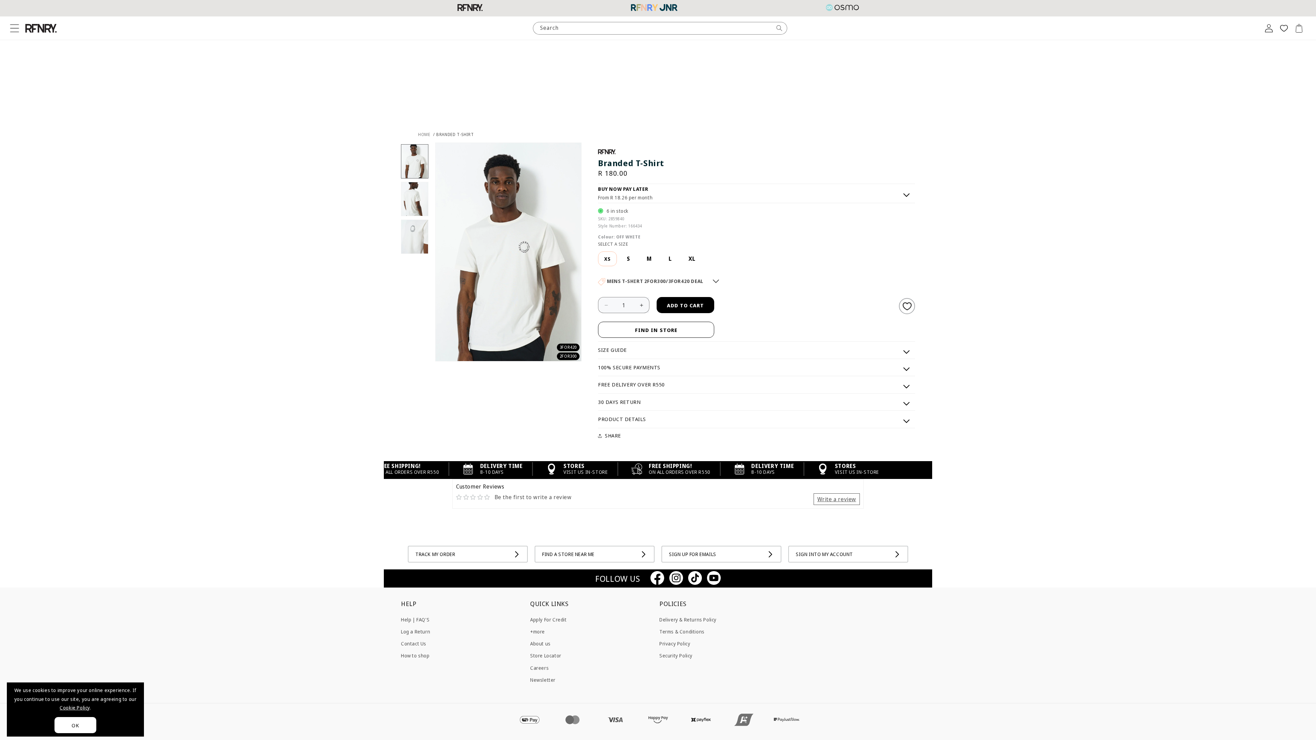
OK (75, 725)
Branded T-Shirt (455, 134)
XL (692, 258)
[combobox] (660, 28)
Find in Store (656, 329)
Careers (539, 668)
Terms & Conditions (682, 631)
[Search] (779, 28)
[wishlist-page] (1283, 28)
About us (540, 643)
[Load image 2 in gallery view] (414, 199)
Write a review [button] (836, 499)
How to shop (415, 655)
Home (424, 134)
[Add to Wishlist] (907, 306)
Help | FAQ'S (415, 619)
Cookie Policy (75, 707)
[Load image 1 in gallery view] (414, 161)
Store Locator (545, 655)
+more (537, 631)
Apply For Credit (548, 619)
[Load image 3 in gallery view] (414, 237)
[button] (14, 28)
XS (607, 259)
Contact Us (413, 643)
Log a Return (415, 631)
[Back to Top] (1300, 724)
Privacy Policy (674, 643)
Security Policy (676, 655)
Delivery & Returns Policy (688, 619)
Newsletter (543, 680)
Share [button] (613, 435)
